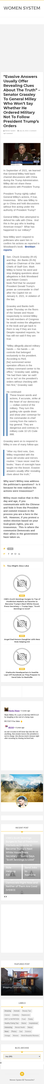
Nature (30, 1027)
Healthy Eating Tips (12, 1023)
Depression (26, 1015)
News (10, 549)
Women (15, 1035)
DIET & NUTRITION (12, 1019)
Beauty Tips (26, 1011)
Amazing (8, 1011)
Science (28, 1031)
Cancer (7, 1015)
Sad (20, 1031)
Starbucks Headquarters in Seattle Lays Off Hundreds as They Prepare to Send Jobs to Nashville (22, 674)
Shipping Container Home (15, 987)
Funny (30, 1019)
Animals (17, 1011)
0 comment (9, 133)
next (6, 896)
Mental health (20, 1027)
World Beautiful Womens (30, 1035)
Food (23, 1019)
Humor (24, 1023)
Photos (13, 1031)
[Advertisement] (22, 49)
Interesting (8, 1027)
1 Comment (32, 131)
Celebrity (16, 1015)
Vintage (7, 1035)
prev (4, 896)
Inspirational (33, 1023)
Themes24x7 (29, 1080)
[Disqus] (22, 737)
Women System (22, 8)
